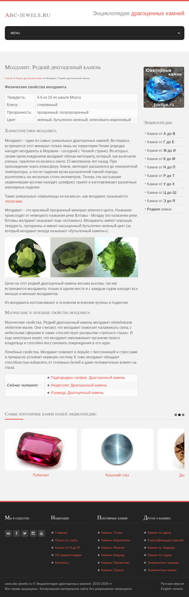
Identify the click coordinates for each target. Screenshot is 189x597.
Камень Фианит (113, 547)
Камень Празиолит (115, 562)
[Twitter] (24, 533)
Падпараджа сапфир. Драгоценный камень (88, 378)
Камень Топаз (111, 532)
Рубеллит (41, 475)
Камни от (161, 134)
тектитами (13, 201)
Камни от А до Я (67, 547)
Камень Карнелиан (115, 540)
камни (159, 209)
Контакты (62, 562)
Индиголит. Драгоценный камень (79, 385)
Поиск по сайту (66, 540)
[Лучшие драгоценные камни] (164, 87)
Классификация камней (165, 540)
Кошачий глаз (117, 475)
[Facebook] (16, 533)
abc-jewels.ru (27, 14)
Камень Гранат (112, 570)
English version (172, 589)
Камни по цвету (159, 532)
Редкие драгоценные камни (29, 78)
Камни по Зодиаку (161, 547)
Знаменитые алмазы (163, 562)
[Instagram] (33, 533)
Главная (9, 78)
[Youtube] (41, 533)
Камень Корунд (112, 555)
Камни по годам (160, 555)
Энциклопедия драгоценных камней (63, 583)
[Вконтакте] (8, 533)
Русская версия (172, 583)
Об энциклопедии (68, 555)
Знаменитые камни (162, 570)
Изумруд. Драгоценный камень (77, 393)
